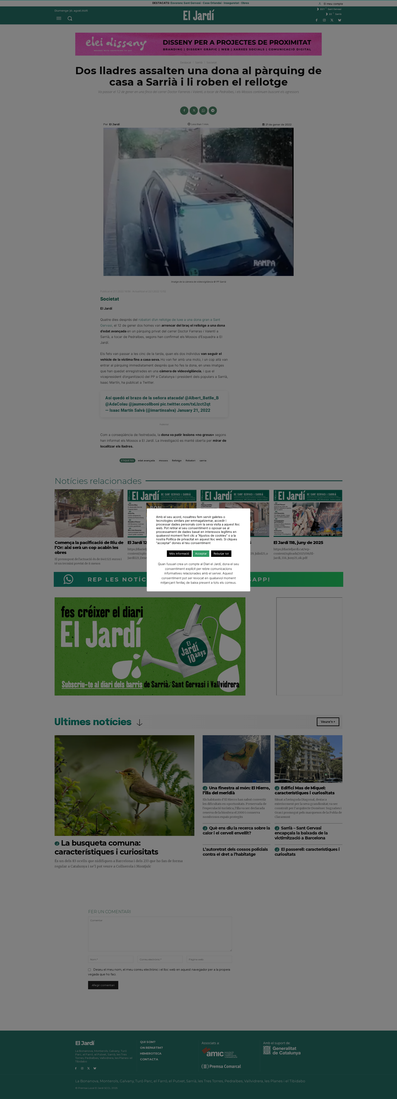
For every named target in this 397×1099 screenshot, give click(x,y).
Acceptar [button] (201, 553)
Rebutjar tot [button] (221, 553)
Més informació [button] (179, 553)
